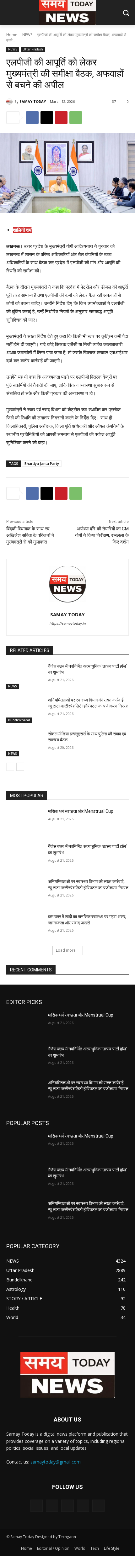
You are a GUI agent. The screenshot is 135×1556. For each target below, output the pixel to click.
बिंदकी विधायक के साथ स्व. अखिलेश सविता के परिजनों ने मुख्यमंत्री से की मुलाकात (30, 535)
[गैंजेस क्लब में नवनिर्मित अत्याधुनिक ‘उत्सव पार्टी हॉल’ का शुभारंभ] (24, 676)
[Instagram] (83, 1506)
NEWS (27, 34)
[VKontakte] (98, 1506)
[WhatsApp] (75, 117)
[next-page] (20, 767)
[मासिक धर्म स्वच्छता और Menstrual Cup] (24, 821)
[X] (46, 117)
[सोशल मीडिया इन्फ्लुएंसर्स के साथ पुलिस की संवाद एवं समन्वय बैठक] (24, 744)
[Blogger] (36, 1506)
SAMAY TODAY (32, 101)
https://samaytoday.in (68, 623)
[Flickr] (67, 1506)
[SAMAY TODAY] (10, 101)
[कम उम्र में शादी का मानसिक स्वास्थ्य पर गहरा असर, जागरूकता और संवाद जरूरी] (24, 926)
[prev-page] (10, 767)
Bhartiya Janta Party (41, 463)
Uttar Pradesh (33, 49)
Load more (66, 950)
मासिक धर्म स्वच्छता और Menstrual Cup (80, 811)
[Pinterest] (61, 117)
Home (11, 34)
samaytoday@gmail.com (55, 1462)
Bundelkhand (19, 720)
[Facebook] (32, 117)
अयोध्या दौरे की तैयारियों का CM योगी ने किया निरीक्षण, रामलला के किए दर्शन (102, 535)
